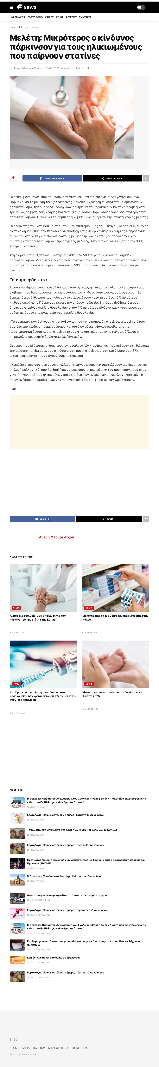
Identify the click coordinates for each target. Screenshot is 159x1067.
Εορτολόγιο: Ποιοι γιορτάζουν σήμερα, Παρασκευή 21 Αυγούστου (67, 910)
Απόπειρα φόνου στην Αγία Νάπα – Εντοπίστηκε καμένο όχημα (67, 895)
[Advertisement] (79, 422)
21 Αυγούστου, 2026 (39, 900)
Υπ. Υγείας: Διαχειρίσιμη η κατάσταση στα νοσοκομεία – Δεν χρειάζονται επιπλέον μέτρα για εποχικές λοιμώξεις (43, 695)
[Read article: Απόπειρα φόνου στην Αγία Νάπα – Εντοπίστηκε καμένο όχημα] (17, 898)
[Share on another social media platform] (146, 178)
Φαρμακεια (18, 17)
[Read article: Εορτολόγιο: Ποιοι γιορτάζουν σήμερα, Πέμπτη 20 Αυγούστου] (17, 848)
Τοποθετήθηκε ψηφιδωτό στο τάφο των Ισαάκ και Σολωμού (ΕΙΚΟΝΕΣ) (72, 829)
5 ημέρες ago (36, 850)
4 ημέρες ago (36, 807)
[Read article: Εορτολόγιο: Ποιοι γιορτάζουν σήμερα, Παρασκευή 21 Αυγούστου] (17, 913)
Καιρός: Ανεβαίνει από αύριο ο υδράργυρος (53, 957)
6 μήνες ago (18, 713)
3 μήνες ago (18, 632)
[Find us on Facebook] (10, 1039)
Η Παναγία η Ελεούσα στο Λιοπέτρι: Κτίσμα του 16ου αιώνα (64, 876)
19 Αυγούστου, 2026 (39, 977)
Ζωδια (59, 17)
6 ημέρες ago (36, 820)
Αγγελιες (71, 17)
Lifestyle (24, 27)
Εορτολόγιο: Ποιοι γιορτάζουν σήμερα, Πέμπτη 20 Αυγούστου (65, 844)
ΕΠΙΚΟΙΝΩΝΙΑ (80, 1047)
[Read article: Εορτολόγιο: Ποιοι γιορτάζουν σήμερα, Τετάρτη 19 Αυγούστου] (17, 818)
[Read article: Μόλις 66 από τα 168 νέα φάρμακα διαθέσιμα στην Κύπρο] (115, 588)
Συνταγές (85, 17)
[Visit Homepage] (26, 7)
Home (13, 27)
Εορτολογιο (35, 17)
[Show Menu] (11, 7)
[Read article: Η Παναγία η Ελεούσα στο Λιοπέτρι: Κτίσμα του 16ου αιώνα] (17, 880)
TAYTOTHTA (29, 1047)
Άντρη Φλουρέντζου (26, 68)
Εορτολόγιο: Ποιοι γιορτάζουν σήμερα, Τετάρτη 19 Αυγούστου (65, 814)
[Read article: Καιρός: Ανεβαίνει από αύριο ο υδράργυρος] (17, 961)
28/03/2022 (52, 68)
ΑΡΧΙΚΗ (14, 1047)
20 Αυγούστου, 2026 (39, 915)
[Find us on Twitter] (15, 1039)
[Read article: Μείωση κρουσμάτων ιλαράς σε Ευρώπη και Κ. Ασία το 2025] (115, 664)
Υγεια (35, 27)
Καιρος (49, 17)
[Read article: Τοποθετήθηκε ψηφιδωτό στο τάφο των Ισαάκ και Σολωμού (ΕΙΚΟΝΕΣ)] (17, 833)
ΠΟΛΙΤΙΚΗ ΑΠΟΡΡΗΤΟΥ (54, 1047)
